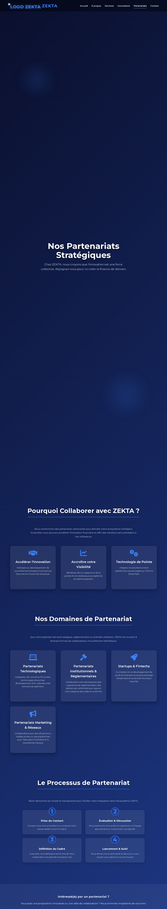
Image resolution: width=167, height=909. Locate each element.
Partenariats (140, 6)
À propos (96, 6)
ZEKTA (49, 5)
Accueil (84, 6)
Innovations (123, 6)
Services (109, 6)
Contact (154, 6)
